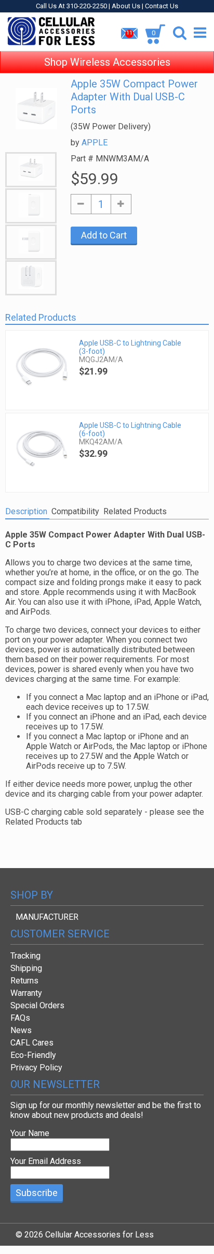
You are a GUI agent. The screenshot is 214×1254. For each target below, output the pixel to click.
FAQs (20, 1018)
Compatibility (75, 511)
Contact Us (161, 6)
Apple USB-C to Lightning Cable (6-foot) (130, 429)
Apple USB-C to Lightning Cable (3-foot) (130, 347)
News (21, 1030)
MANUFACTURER (47, 917)
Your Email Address (45, 1161)
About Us (126, 6)
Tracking (25, 956)
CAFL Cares (32, 1043)
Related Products (135, 511)
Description (26, 511)
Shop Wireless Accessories (107, 62)
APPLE (95, 142)
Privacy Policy (36, 1067)
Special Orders (37, 1005)
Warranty (26, 993)
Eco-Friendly (33, 1055)
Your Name (29, 1133)
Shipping (26, 968)
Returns (24, 981)
